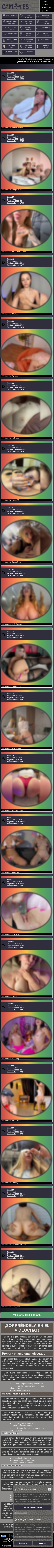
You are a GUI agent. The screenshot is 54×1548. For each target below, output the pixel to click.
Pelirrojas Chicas (45, 47)
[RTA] (48, 1513)
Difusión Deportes (28, 22)
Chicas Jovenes (45, 22)
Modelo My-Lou (11, 376)
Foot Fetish (45, 40)
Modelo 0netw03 (12, 500)
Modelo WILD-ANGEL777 (15, 252)
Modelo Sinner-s (12, 872)
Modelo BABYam (12, 314)
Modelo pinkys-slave (13, 190)
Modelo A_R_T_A (12, 934)
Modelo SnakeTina (13, 562)
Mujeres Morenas (28, 47)
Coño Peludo (12, 33)
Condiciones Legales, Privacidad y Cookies (33, 1537)
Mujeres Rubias (11, 47)
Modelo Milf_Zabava (13, 624)
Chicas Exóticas (28, 16)
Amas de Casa (11, 15)
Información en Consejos (40, 59)
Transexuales (46, 7)
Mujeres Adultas (28, 28)
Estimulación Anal (12, 41)
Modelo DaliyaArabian (14, 128)
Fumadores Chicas (28, 41)
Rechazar (23, 1543)
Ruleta (46, 11)
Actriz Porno (10, 1527)
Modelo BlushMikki (13, 1121)
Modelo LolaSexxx (12, 996)
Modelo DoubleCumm (14, 810)
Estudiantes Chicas (11, 28)
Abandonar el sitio (20, 1513)
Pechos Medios (29, 34)
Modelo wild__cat (12, 1307)
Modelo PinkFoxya (13, 686)
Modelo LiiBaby (11, 1183)
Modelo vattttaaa (12, 438)
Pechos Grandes (45, 34)
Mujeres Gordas (45, 16)
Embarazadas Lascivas (11, 22)
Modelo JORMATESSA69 (15, 1245)
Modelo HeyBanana (13, 748)
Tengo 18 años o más (33, 1507)
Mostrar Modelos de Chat (27, 1314)
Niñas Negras (11, 52)
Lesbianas (28, 52)
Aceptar (42, 1543)
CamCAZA (22, 59)
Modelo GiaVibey (12, 1059)
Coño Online (45, 27)
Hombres (45, 4)
